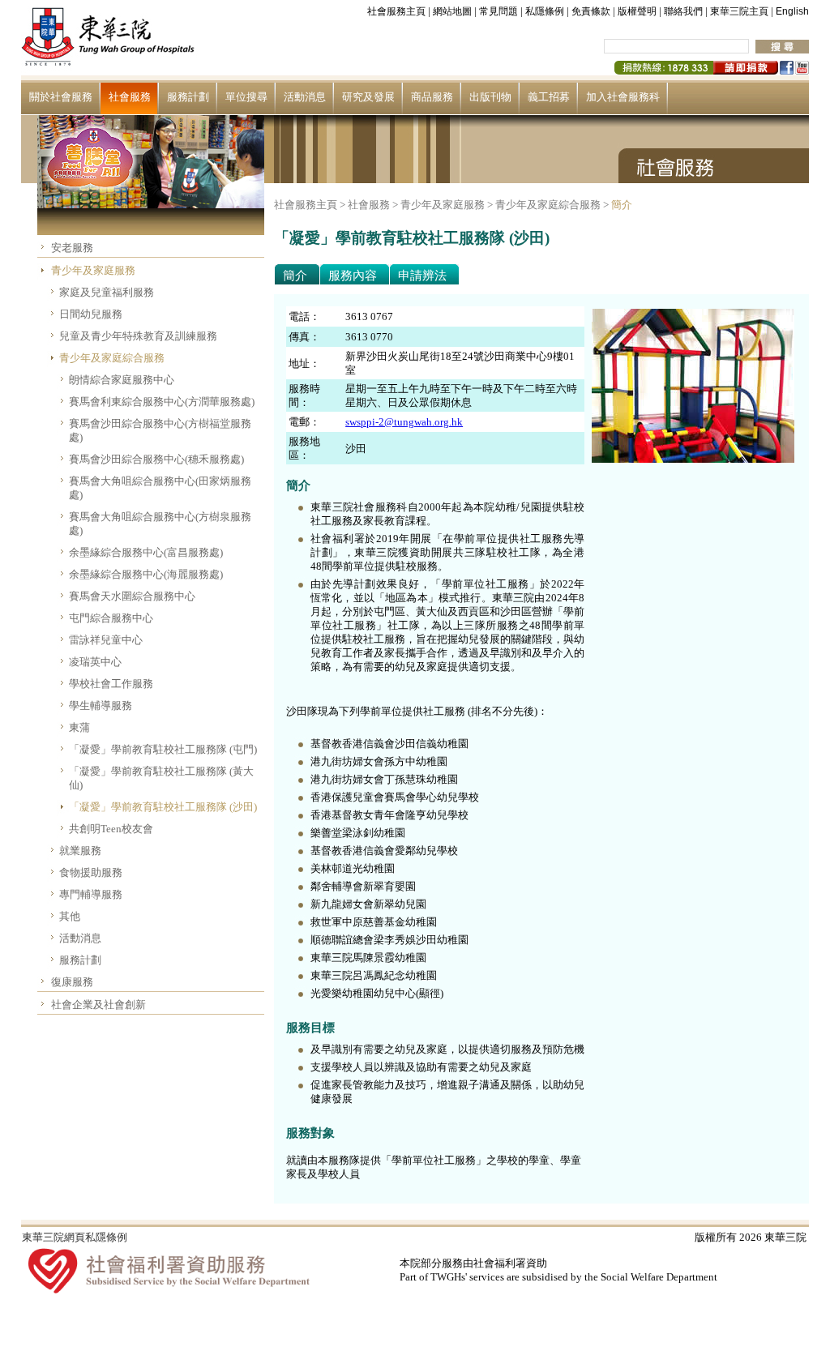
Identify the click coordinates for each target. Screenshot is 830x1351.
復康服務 (72, 982)
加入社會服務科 (623, 97)
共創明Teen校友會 (111, 829)
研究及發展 (368, 97)
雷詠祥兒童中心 (106, 640)
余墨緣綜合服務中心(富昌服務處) (146, 552)
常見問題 (498, 11)
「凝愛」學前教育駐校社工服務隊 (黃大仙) (161, 778)
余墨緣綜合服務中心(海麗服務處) (146, 574)
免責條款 (590, 11)
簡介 (621, 205)
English (792, 11)
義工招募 (549, 97)
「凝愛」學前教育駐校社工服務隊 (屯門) (163, 749)
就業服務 (80, 850)
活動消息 (305, 97)
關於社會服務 (60, 97)
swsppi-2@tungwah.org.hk (404, 422)
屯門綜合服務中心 (111, 618)
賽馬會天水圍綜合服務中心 (132, 596)
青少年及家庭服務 (93, 270)
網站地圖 (452, 11)
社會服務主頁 (396, 11)
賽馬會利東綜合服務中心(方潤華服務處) (162, 401)
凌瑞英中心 (95, 662)
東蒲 (79, 727)
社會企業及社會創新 (98, 1004)
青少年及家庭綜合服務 (112, 358)
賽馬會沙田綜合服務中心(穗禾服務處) (156, 459)
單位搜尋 (246, 97)
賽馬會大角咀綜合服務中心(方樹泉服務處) (160, 524)
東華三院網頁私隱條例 (74, 1237)
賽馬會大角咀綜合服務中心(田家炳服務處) (160, 488)
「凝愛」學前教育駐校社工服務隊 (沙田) (163, 807)
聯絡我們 (683, 11)
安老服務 (72, 248)
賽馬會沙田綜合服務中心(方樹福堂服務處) (160, 430)
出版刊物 (490, 97)
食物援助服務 (90, 872)
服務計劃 (188, 97)
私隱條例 (544, 11)
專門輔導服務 (90, 894)
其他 (69, 916)
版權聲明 (637, 11)
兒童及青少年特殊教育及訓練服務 (138, 336)
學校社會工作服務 (111, 684)
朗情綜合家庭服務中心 (121, 380)
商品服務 (432, 97)
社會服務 (130, 97)
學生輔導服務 (100, 705)
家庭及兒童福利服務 (106, 292)
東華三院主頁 (739, 11)
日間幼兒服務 (90, 314)
